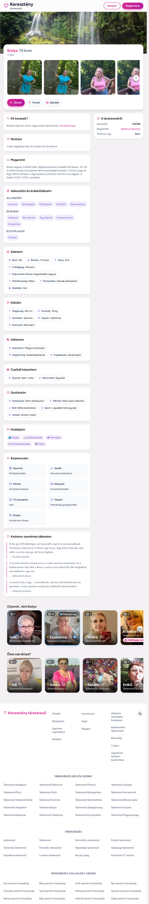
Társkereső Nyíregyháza (88, 792)
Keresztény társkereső (87, 840)
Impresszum (88, 713)
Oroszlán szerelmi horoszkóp (19, 890)
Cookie (115, 745)
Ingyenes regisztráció (58, 730)
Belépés (112, 5)
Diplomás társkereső (14, 847)
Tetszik (34, 102)
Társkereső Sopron (121, 807)
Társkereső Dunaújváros (88, 814)
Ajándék (52, 102)
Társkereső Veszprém (15, 807)
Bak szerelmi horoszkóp (52, 898)
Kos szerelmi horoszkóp (16, 883)
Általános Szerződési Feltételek (117, 717)
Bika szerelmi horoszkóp (52, 883)
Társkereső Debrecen (51, 784)
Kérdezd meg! (68, 125)
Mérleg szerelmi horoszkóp (89, 890)
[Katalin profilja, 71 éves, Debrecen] (100, 675)
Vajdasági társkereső (122, 847)
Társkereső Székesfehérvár (18, 799)
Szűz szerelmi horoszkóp (52, 890)
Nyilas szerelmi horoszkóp (17, 898)
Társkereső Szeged (121, 784)
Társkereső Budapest (15, 784)
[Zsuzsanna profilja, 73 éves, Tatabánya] (62, 627)
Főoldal (56, 713)
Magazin (86, 728)
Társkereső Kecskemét (123, 792)
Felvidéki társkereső (50, 847)
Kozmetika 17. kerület (122, 855)
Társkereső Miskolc (85, 784)
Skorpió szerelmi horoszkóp (126, 890)
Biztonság (116, 737)
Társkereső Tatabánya (51, 814)
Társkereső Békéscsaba (124, 799)
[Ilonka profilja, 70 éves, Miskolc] (100, 627)
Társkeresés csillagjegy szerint (73, 873)
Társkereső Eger (48, 807)
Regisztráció (133, 5)
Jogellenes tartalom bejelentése (117, 756)
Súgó (84, 721)
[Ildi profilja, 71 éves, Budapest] (24, 675)
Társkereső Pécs (12, 792)
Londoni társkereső (49, 855)
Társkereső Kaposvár (14, 814)
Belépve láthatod (130, 128)
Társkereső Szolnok (49, 799)
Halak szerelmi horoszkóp (125, 898)
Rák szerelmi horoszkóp (124, 883)
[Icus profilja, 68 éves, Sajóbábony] (24, 627)
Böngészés (58, 721)
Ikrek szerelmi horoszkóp (88, 883)
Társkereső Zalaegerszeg (88, 807)
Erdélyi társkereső (121, 840)
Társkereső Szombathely (88, 799)
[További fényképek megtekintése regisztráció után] (24, 77)
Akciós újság (82, 855)
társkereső (9, 840)
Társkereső (45, 840)
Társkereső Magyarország (125, 814)
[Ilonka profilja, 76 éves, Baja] (62, 675)
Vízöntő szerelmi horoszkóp (90, 898)
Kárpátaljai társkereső (87, 847)
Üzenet (16, 102)
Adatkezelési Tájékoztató (118, 729)
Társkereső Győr (48, 792)
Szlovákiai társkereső (14, 855)
